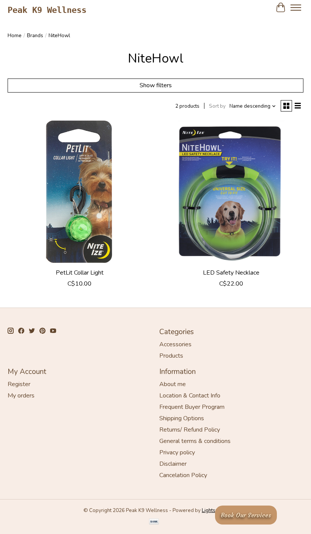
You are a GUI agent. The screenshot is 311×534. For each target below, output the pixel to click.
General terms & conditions (195, 441)
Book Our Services (246, 515)
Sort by (217, 106)
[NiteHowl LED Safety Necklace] (231, 193)
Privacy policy (177, 452)
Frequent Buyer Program (192, 407)
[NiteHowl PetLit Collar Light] (80, 193)
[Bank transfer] (154, 522)
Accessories (175, 344)
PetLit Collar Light (80, 273)
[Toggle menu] (295, 7)
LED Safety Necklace (231, 273)
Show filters (156, 85)
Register (19, 384)
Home (15, 35)
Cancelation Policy (183, 475)
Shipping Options (181, 418)
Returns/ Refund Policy (189, 430)
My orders (21, 395)
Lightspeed (215, 510)
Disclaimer (173, 464)
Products (171, 356)
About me (172, 384)
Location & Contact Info (189, 395)
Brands (35, 35)
